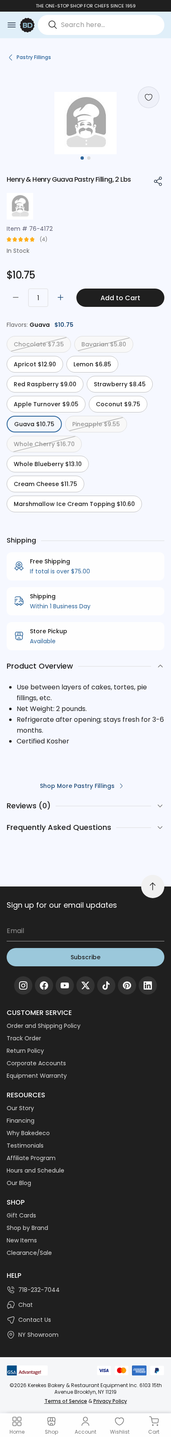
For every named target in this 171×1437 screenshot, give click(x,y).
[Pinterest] (127, 985)
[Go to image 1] (82, 158)
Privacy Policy (110, 1401)
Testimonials (25, 1145)
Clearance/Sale (29, 1253)
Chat (25, 1305)
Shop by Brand (27, 1228)
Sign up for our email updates (62, 905)
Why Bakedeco (28, 1133)
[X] (85, 985)
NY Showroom (38, 1335)
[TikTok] (106, 985)
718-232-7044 (39, 1290)
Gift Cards (21, 1215)
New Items (22, 1240)
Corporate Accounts (36, 1063)
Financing (20, 1120)
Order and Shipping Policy (44, 1026)
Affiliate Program (31, 1158)
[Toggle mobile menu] (12, 25)
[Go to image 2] (88, 158)
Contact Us (34, 1320)
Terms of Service (65, 1401)
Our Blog (19, 1183)
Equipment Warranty (37, 1076)
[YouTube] (65, 985)
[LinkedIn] (148, 985)
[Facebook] (44, 985)
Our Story (20, 1108)
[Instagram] (23, 985)
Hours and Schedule (35, 1170)
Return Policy (25, 1051)
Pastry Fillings (34, 57)
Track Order (24, 1038)
